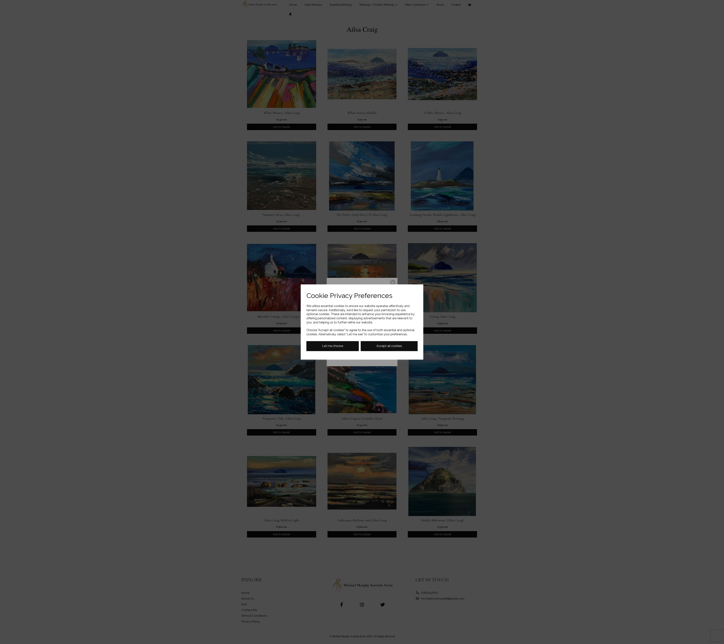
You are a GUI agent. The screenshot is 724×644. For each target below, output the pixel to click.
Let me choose (332, 346)
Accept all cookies (389, 346)
